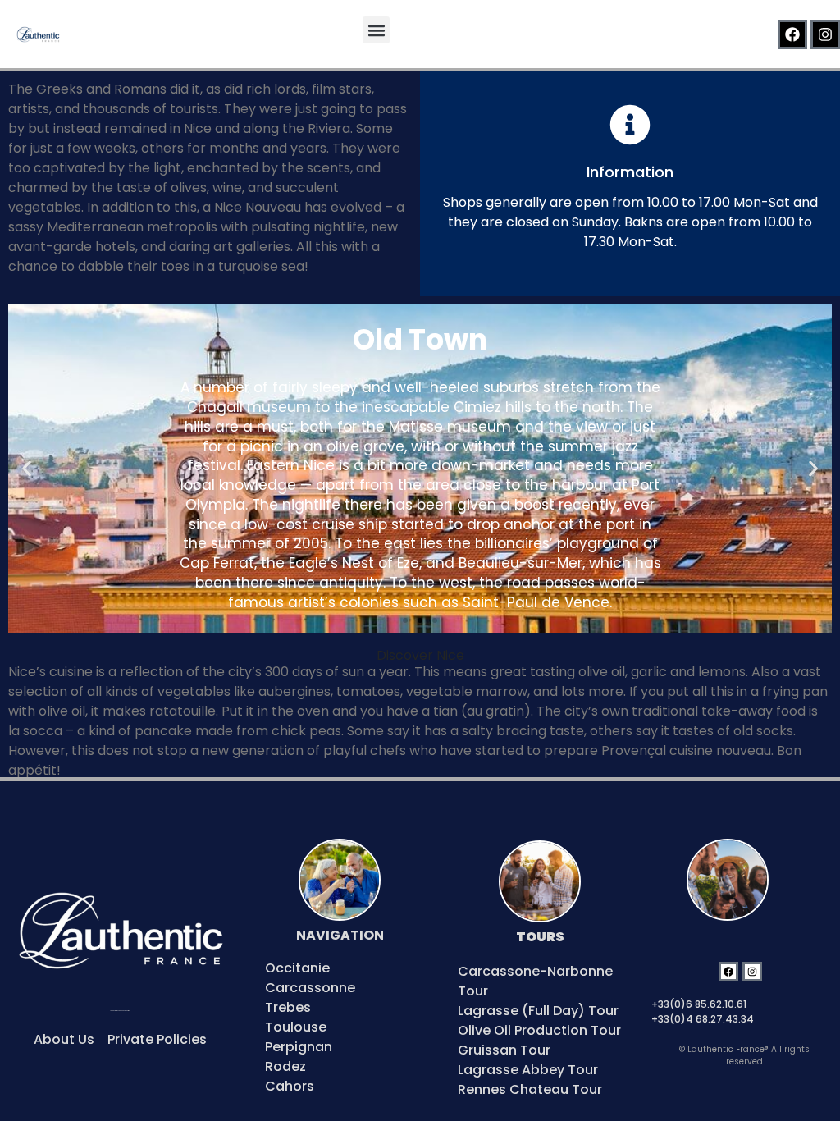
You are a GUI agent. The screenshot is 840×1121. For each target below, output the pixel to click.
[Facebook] (792, 34)
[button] (376, 29)
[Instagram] (825, 34)
